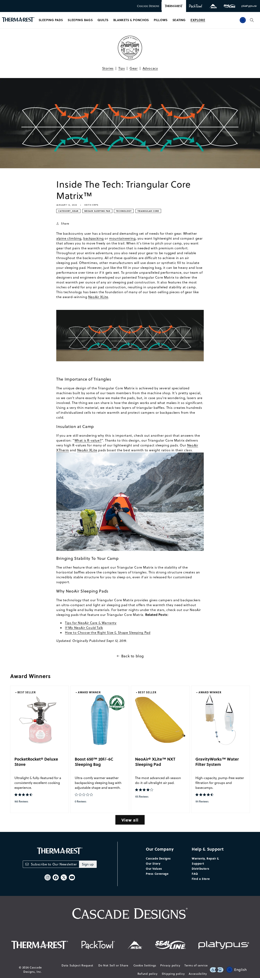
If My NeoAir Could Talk (84, 627)
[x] (64, 877)
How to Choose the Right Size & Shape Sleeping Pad (107, 632)
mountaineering (122, 238)
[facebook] (56, 877)
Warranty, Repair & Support (205, 860)
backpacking (93, 238)
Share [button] (65, 223)
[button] (50, 20)
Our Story (153, 863)
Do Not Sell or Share (113, 965)
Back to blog (132, 656)
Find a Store (201, 879)
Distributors (200, 868)
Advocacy (150, 68)
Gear (134, 68)
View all (130, 820)
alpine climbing (68, 238)
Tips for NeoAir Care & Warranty (91, 623)
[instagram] (47, 877)
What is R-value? (88, 440)
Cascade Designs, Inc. (32, 969)
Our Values (154, 868)
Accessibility (198, 974)
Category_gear (68, 210)
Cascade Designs (158, 858)
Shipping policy (173, 974)
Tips (121, 68)
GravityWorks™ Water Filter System (217, 761)
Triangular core (148, 210)
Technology (124, 210)
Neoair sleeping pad (97, 210)
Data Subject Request (77, 965)
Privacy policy (170, 965)
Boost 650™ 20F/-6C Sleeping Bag (94, 761)
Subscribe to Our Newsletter (54, 864)
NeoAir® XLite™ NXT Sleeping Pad (155, 761)
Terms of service (196, 965)
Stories (108, 68)
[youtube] (72, 877)
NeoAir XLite (98, 297)
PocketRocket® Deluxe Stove (36, 761)
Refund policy (148, 974)
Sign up (88, 864)
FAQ (195, 874)
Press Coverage (157, 874)
